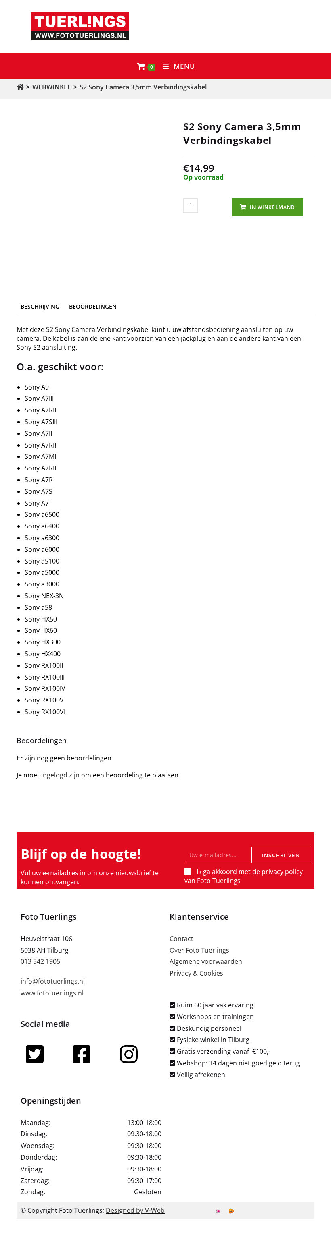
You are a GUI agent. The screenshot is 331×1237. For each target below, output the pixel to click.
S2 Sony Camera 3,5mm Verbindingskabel (143, 87)
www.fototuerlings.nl (52, 992)
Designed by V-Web (135, 1210)
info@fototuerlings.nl (53, 981)
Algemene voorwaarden (206, 961)
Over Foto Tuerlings (199, 950)
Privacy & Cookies (196, 973)
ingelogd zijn (60, 775)
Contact (181, 938)
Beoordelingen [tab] (93, 306)
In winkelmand (272, 207)
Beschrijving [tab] (40, 306)
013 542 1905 (40, 961)
